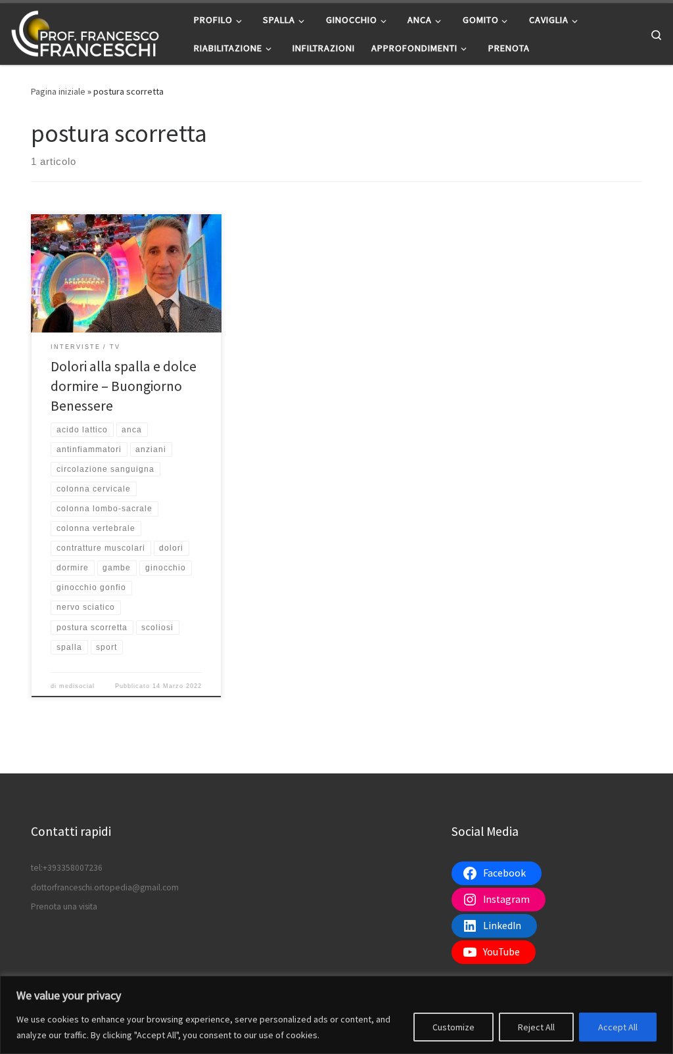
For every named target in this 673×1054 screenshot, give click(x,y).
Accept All (618, 1027)
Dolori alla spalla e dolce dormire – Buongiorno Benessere (124, 386)
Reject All (536, 1027)
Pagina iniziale (58, 91)
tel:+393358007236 (67, 867)
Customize (453, 1027)
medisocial (77, 686)
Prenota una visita (64, 906)
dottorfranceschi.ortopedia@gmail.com (105, 887)
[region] (336, 1015)
